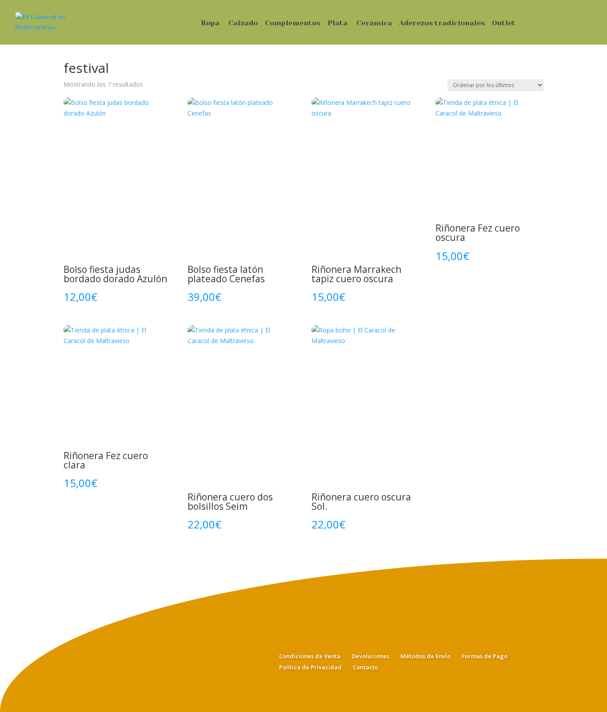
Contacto (365, 667)
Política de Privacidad (310, 667)
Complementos (292, 23)
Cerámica (374, 23)
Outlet (503, 23)
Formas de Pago (484, 656)
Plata (337, 23)
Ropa (210, 23)
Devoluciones (370, 656)
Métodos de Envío (425, 656)
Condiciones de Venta (309, 656)
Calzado (243, 23)
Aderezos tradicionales (442, 23)
